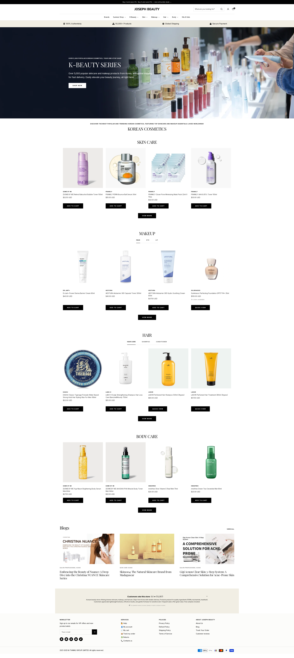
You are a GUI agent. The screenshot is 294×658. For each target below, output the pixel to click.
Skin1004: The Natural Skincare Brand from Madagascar (145, 573)
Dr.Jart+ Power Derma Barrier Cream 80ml (79, 293)
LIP (156, 240)
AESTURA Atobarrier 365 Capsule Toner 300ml (123, 293)
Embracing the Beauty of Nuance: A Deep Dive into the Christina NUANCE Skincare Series (84, 575)
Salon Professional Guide (70, 568)
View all (230, 529)
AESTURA (109, 290)
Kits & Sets (186, 17)
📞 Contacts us (126, 641)
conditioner (161, 342)
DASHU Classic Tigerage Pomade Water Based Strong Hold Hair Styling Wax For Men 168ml (81, 396)
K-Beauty (133, 17)
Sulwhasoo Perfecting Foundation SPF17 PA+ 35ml (210, 293)
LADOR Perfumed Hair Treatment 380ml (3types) (209, 395)
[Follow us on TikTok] (81, 639)
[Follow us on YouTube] (76, 639)
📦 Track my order (128, 634)
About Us (199, 623)
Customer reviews (203, 634)
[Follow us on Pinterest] (71, 639)
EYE (147, 240)
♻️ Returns (125, 637)
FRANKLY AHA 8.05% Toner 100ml (204, 194)
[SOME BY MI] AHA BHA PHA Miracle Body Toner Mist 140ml (124, 490)
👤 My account (126, 627)
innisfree (152, 486)
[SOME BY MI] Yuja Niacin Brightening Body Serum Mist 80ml (82, 490)
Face (138, 240)
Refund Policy (164, 627)
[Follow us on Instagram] (66, 639)
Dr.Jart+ (66, 290)
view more (147, 216)
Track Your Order (202, 630)
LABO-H (108, 392)
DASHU (65, 392)
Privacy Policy (164, 623)
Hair (165, 17)
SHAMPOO (146, 342)
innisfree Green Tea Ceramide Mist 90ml (206, 489)
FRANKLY (109, 191)
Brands (106, 17)
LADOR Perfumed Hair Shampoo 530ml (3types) (166, 395)
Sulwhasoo (195, 290)
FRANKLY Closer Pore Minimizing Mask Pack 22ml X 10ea (167, 195)
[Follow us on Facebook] (61, 639)
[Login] (228, 9)
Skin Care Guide (126, 568)
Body (174, 17)
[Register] (94, 632)
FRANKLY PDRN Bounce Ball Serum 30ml (121, 194)
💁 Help (124, 623)
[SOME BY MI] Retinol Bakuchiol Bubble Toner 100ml (83, 194)
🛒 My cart (125, 630)
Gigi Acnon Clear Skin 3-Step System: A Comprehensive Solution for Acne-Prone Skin (207, 573)
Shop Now (77, 85)
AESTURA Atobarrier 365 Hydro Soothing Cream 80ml (166, 294)
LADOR (150, 392)
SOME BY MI (67, 191)
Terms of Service (165, 634)
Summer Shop (118, 17)
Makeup (154, 17)
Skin (144, 17)
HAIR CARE (131, 342)
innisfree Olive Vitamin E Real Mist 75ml (163, 489)
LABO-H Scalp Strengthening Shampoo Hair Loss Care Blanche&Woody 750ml (124, 396)
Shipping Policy (165, 630)
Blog (197, 627)
